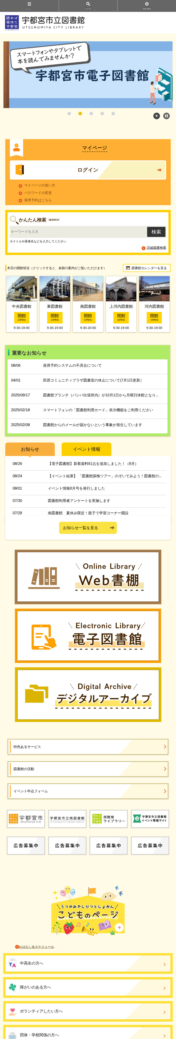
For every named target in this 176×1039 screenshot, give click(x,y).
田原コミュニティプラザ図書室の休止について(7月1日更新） (93, 380)
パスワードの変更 (38, 193)
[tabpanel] (88, 74)
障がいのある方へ (35, 987)
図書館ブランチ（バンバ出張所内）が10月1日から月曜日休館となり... (100, 395)
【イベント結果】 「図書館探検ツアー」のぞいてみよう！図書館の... (105, 476)
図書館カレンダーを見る (149, 268)
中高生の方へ (31, 963)
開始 (156, 116)
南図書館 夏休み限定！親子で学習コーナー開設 (88, 513)
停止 (166, 116)
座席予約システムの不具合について (72, 365)
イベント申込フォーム (31, 791)
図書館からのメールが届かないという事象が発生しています (92, 425)
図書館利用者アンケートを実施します (79, 501)
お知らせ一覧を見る (80, 528)
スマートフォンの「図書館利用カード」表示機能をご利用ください (98, 410)
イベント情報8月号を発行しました (76, 488)
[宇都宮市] (26, 818)
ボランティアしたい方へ (41, 1011)
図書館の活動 (24, 769)
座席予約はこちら (38, 200)
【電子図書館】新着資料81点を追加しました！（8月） (93, 464)
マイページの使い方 (39, 185)
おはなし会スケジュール (36, 947)
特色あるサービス (27, 747)
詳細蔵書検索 (156, 247)
